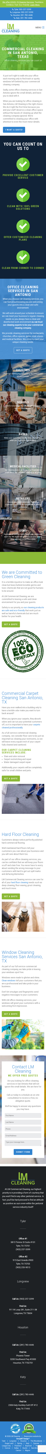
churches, (7, 336)
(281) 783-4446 (26, 1345)
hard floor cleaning (19, 882)
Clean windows (8, 980)
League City (6, 1446)
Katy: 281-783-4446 (23, 18)
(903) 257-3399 (26, 1299)
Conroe (7, 1448)
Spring (19, 1443)
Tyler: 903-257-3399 (22, 9)
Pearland (18, 1446)
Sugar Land (9, 1443)
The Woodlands (36, 1441)
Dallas (16, 1448)
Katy (27, 1443)
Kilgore (27, 1450)
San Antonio (35, 1448)
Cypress (36, 1443)
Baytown (28, 1446)
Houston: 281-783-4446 (22, 15)
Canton (18, 1450)
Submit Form (23, 1152)
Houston (23, 1441)
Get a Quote (23, 350)
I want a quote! (14, 130)
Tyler (4, 1441)
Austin (25, 1448)
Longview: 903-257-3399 (22, 12)
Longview (13, 1441)
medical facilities (14, 339)
